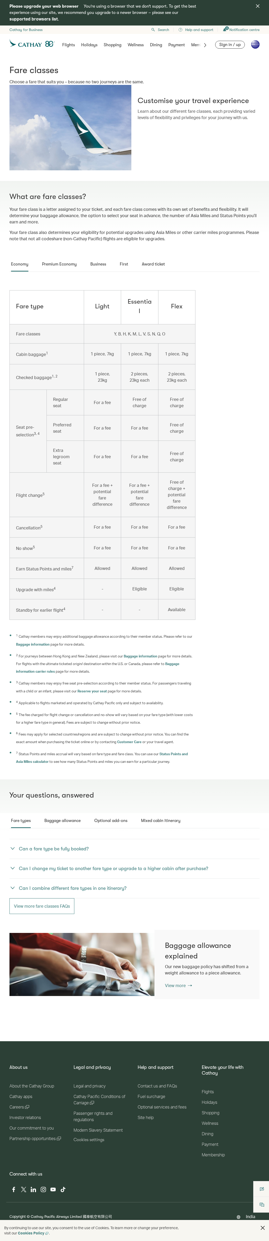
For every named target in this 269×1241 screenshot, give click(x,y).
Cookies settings (89, 1139)
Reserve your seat (92, 691)
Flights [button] (68, 45)
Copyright (17, 1216)
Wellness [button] (136, 45)
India (250, 1216)
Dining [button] (156, 45)
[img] (258, 6)
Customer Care (129, 741)
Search (163, 30)
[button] (263, 1228)
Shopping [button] (112, 45)
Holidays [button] (89, 45)
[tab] (19, 264)
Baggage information (33, 644)
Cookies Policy (31, 1233)
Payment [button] (176, 45)
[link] (87, 964)
